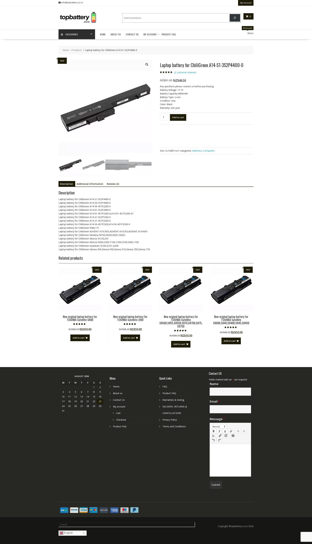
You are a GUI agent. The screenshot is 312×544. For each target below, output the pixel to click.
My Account (245, 2)
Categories (71, 34)
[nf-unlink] (225, 435)
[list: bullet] (244, 431)
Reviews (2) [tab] (113, 183)
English (68, 532)
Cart (118, 413)
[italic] (219, 431)
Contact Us (132, 34)
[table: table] (233, 435)
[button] (147, 64)
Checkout (121, 419)
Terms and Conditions (174, 426)
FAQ (164, 386)
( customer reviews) (185, 72)
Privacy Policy (169, 419)
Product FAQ (169, 34)
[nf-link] (220, 435)
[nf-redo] (219, 440)
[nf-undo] (213, 440)
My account (150, 34)
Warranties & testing (173, 399)
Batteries (197, 150)
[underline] (225, 431)
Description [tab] (66, 183)
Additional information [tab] (90, 183)
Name (214, 384)
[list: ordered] (238, 431)
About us (115, 34)
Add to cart (178, 117)
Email (215, 401)
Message (217, 419)
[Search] (235, 18)
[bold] (213, 431)
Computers (209, 150)
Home (103, 34)
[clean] (231, 431)
